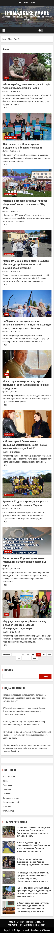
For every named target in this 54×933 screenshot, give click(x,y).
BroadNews (35, 930)
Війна (7, 78)
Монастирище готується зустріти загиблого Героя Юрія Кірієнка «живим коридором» (27, 364)
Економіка (7, 785)
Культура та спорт (11, 137)
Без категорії (9, 776)
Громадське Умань (27, 12)
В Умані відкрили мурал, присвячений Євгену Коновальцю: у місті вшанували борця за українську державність (24, 711)
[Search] (48, 30)
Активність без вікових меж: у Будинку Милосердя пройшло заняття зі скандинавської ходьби (27, 243)
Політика (7, 806)
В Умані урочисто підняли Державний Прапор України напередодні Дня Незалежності (9, 862)
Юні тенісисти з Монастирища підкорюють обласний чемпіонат (27, 126)
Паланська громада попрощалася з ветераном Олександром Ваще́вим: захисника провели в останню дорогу (24, 698)
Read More (6, 108)
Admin (6, 91)
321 (29, 658)
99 (28, 654)
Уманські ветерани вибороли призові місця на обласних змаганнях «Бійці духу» (27, 183)
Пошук (8, 669)
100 (33, 654)
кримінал (7, 789)
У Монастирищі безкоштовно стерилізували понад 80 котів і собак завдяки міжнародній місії (27, 424)
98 (23, 654)
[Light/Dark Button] (40, 30)
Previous (6, 654)
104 (18, 658)
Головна (12, 921)
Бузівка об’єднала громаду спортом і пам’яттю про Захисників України (27, 484)
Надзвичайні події (11, 802)
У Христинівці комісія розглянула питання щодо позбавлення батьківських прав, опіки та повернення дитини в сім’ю (9, 907)
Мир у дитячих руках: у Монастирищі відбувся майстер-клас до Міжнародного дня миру (27, 604)
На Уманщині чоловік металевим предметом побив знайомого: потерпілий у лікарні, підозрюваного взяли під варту (27, 735)
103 (49, 654)
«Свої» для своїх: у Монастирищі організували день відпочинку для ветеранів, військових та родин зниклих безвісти (27, 748)
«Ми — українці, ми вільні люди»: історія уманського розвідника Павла (27, 67)
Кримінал (8, 551)
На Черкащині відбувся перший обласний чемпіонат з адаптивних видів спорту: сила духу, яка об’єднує (27, 303)
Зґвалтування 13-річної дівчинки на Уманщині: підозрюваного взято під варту (27, 541)
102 (44, 654)
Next (35, 658)
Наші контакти (39, 924)
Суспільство (9, 254)
